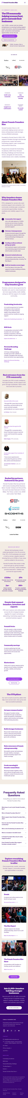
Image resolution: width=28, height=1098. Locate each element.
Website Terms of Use (6, 1093)
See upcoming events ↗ (14, 679)
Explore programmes (9, 39)
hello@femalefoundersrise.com (11, 1039)
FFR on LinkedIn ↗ (7, 1048)
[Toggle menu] (24, 2)
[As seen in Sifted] (14, 520)
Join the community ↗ (9, 36)
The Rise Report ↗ (7, 1066)
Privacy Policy (22, 1093)
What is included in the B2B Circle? (11, 832)
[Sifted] (14, 60)
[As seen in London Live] (7, 527)
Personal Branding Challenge (10, 1063)
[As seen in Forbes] (5, 520)
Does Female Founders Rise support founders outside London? (12, 843)
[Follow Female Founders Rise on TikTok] (15, 1030)
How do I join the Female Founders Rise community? (12, 823)
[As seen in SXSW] (18, 527)
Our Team (5, 1045)
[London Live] (7, 67)
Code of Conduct (14, 1093)
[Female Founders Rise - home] (10, 2)
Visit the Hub (14, 682)
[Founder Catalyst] (14, 508)
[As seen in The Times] (22, 520)
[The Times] (22, 60)
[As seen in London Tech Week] (14, 534)
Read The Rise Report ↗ (10, 935)
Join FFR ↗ (5, 1050)
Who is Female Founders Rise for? (11, 813)
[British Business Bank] (18, 68)
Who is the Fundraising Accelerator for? (13, 828)
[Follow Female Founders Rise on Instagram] (11, 1030)
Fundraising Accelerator (8, 1058)
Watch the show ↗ (8, 969)
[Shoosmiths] (14, 513)
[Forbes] (6, 60)
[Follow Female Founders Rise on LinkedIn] (7, 1030)
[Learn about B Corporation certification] (4, 1030)
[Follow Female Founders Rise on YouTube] (19, 1030)
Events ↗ (5, 1068)
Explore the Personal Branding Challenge (11, 361)
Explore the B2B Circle (9, 338)
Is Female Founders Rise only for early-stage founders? (12, 837)
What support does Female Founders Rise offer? (13, 817)
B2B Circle (5, 1061)
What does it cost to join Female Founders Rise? (13, 808)
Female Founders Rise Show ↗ (10, 1071)
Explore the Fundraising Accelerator (13, 319)
